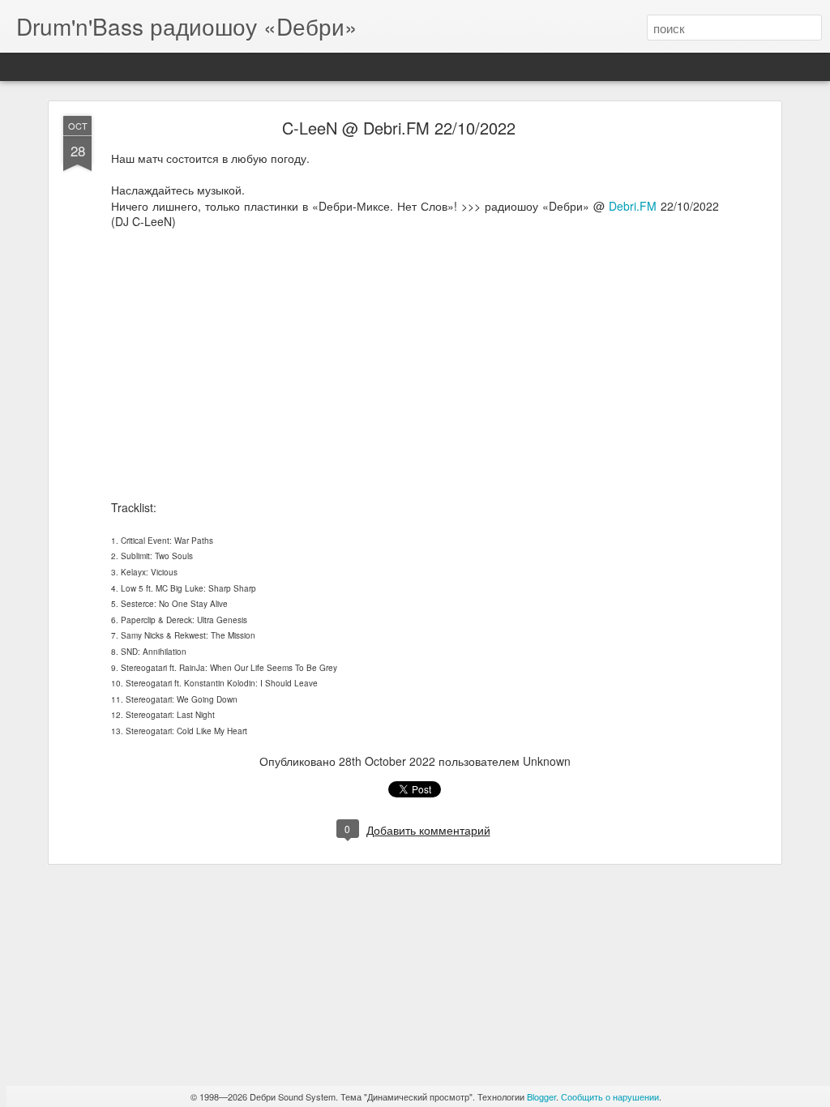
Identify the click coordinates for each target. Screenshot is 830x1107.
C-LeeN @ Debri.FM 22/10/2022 (399, 127)
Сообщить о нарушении (610, 1096)
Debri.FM (633, 206)
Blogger (541, 1096)
